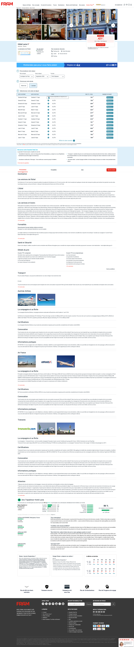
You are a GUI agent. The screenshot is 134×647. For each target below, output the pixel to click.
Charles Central (36, 562)
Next (113, 25)
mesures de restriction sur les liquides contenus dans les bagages (57, 484)
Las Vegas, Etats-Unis (57, 569)
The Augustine (32, 563)
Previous (71, 25)
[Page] (43, 604)
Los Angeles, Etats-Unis (57, 568)
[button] (27, 589)
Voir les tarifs (100, 44)
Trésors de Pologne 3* (23, 559)
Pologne (67, 561)
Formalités (54, 170)
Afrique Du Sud (73, 561)
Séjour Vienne (32, 7)
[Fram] (7, 3)
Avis (82, 170)
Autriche (54, 558)
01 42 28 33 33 (118, 4)
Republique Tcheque (56, 561)
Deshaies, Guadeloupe (57, 566)
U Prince (24, 566)
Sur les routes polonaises (37, 566)
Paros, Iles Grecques (77, 563)
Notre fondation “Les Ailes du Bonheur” (51, 619)
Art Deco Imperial (38, 564)
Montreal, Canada (77, 569)
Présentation (22, 169)
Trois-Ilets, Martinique (76, 565)
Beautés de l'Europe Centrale (33, 559)
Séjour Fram (19, 7)
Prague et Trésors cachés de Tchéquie (33, 560)
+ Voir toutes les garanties (23, 163)
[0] (129, 4)
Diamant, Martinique (57, 565)
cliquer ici (53, 514)
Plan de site (71, 626)
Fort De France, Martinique (67, 565)
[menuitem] (90, 4)
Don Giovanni (31, 564)
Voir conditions (78, 143)
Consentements (72, 628)
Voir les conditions (110, 268)
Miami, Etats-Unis (76, 568)
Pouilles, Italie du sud (75, 566)
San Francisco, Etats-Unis (68, 568)
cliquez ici (49, 644)
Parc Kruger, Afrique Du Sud (67, 569)
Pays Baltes (63, 561)
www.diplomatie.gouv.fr (106, 245)
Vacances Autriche (25, 7)
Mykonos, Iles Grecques (58, 563)
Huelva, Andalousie (66, 566)
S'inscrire (88, 604)
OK (113, 604)
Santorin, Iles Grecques (67, 563)
